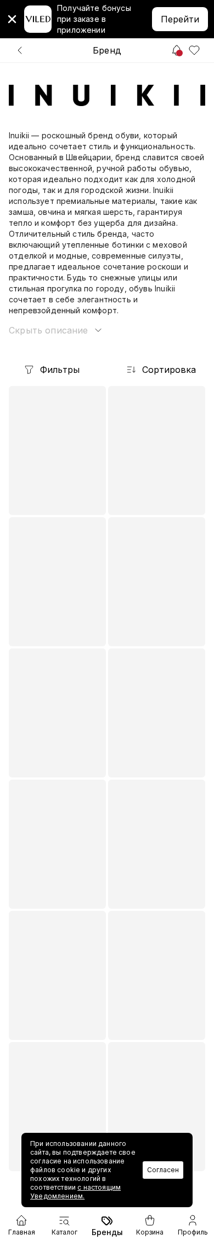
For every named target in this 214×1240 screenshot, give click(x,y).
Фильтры (60, 369)
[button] (56, 330)
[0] (194, 50)
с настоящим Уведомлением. (75, 1191)
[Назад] (19, 50)
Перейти (180, 19)
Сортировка (169, 369)
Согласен (163, 1170)
